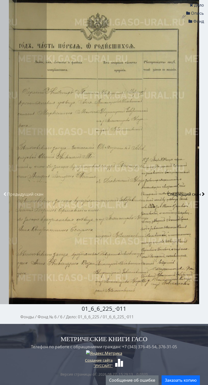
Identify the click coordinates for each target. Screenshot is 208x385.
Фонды (27, 317)
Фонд (198, 21)
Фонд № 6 (47, 317)
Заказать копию (181, 380)
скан (25, 194)
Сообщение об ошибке (132, 380)
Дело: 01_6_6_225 (82, 317)
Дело (199, 5)
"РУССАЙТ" (103, 365)
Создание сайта (99, 360)
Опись (197, 13)
